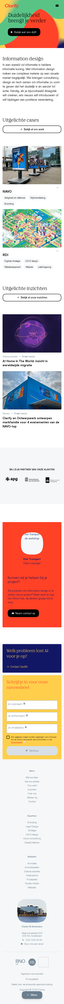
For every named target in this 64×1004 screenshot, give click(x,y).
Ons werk (32, 785)
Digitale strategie (12, 261)
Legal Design (32, 826)
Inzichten (32, 789)
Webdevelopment (12, 267)
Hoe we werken (32, 781)
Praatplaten (32, 879)
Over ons (32, 793)
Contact (32, 801)
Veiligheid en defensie (14, 197)
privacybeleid (16, 742)
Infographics (32, 875)
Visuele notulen (32, 883)
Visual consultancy (32, 838)
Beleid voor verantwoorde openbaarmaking (32, 984)
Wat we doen (32, 777)
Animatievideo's (32, 867)
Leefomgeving (44, 267)
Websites (32, 887)
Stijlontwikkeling (37, 197)
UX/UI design (31, 261)
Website (29, 267)
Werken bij (32, 797)
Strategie (32, 830)
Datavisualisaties (32, 871)
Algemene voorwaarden (32, 973)
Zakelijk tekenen (32, 842)
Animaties (32, 863)
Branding (9, 203)
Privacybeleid (32, 979)
